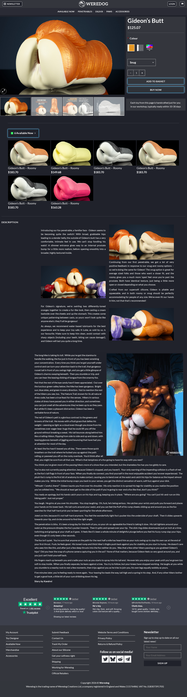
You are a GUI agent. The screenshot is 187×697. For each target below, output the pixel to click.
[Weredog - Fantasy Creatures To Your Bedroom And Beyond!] (93, 4)
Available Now (66, 11)
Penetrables (85, 11)
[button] (12, 4)
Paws (109, 11)
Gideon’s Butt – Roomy (22, 168)
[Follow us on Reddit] (120, 659)
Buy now (156, 90)
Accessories (122, 11)
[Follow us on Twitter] (105, 659)
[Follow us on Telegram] (127, 659)
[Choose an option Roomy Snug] (156, 62)
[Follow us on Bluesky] (113, 659)
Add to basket (155, 81)
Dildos (99, 11)
